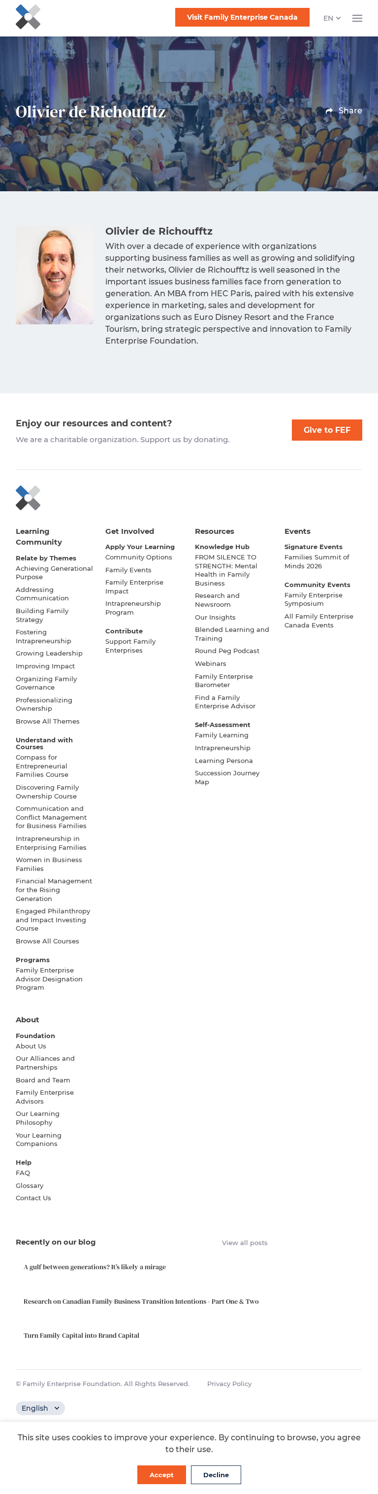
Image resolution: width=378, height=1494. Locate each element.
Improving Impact (45, 666)
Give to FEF (327, 430)
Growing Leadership (49, 653)
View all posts (245, 1243)
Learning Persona (224, 760)
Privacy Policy (229, 1384)
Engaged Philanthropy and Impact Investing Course (53, 919)
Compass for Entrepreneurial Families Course (42, 765)
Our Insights (215, 617)
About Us (31, 1046)
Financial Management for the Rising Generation (54, 889)
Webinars (210, 663)
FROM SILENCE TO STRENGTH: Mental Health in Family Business (226, 570)
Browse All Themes (48, 721)
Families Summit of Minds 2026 (316, 561)
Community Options (138, 557)
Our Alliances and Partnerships (45, 1062)
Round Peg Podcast (227, 651)
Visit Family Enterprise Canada (242, 17)
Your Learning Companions (39, 1139)
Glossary (29, 1185)
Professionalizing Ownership (44, 704)
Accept (162, 1475)
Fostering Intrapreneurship (43, 636)
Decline (216, 1475)
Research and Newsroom (217, 599)
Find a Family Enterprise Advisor (225, 702)
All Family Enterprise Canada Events (318, 620)
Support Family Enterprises (130, 645)
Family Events (128, 570)
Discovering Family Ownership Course (47, 791)
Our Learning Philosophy (38, 1118)
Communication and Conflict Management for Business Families (51, 817)
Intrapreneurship (223, 748)
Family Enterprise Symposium (313, 599)
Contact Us (33, 1198)
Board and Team (43, 1080)
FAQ (23, 1173)
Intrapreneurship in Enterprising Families (51, 842)
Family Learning (222, 735)
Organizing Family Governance (46, 683)
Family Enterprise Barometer (224, 680)
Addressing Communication (42, 594)
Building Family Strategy (42, 615)
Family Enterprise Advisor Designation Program (49, 978)
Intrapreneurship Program (133, 607)
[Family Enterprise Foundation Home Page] (189, 498)
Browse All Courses (47, 941)
